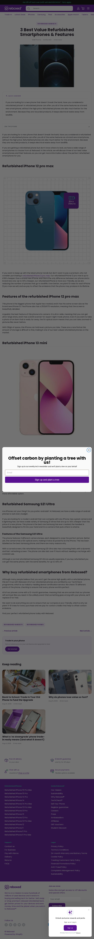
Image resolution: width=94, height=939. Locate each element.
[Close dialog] (89, 450)
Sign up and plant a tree (47, 479)
